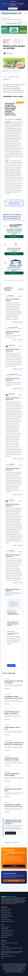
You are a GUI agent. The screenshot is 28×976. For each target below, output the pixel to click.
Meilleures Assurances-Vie (6, 909)
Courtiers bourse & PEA (6, 919)
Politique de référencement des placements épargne (11, 948)
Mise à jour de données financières (8, 956)
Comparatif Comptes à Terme (7, 916)
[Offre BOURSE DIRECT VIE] (15, 263)
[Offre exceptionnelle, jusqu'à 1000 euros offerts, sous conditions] (14, 30)
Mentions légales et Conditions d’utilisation (9, 942)
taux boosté (16, 842)
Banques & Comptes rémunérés (7, 921)
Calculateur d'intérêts (5, 927)
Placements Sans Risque (6, 912)
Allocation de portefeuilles (6, 935)
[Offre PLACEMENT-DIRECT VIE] (15, 226)
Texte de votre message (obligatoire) (13, 634)
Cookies (2, 958)
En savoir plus (14, 866)
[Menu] (26, 13)
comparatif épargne (8, 842)
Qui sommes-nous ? (5, 946)
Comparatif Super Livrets (6, 914)
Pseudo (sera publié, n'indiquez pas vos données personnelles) (13, 613)
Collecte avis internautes (6, 949)
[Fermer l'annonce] (19, 23)
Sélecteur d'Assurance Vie (6, 932)
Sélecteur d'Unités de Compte (7, 933)
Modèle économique (5, 954)
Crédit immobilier (4, 937)
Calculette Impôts (4, 928)
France (11, 13)
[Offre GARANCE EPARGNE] (15, 244)
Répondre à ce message (17, 322)
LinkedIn (17, 76)
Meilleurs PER (4, 918)
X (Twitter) (11, 76)
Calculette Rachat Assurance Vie (7, 930)
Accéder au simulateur (14, 880)
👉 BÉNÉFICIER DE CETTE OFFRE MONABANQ (14, 203)
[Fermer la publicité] (26, 5)
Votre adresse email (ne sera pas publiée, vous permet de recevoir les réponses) (13, 623)
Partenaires (3, 944)
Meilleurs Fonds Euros (5, 911)
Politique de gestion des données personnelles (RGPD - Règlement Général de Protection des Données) (12, 952)
